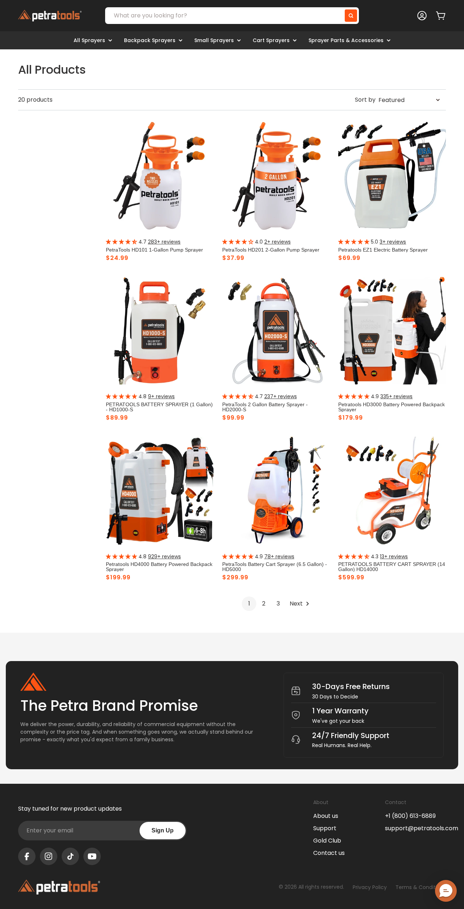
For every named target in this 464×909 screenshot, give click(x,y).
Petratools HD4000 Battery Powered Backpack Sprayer (159, 567)
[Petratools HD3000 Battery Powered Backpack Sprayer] (392, 331)
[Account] (422, 16)
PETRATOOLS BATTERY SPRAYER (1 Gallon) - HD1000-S (159, 407)
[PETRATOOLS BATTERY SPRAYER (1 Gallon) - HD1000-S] (160, 331)
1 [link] (249, 603)
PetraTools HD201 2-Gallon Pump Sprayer (270, 249)
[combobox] (232, 15)
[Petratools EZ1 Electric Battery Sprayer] (392, 176)
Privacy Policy (370, 887)
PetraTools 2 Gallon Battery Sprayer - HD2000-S (265, 407)
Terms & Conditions (420, 887)
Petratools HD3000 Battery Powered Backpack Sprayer (391, 407)
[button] (446, 891)
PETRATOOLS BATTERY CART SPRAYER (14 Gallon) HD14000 (391, 567)
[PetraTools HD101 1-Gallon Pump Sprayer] (160, 176)
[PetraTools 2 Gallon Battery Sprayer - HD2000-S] (276, 331)
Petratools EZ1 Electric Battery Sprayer (383, 249)
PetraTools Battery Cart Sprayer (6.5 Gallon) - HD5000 (274, 567)
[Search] (351, 15)
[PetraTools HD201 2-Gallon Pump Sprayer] (276, 176)
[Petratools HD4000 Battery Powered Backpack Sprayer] (160, 491)
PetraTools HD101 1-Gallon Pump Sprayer (154, 249)
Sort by (365, 99)
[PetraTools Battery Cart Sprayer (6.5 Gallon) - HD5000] (276, 491)
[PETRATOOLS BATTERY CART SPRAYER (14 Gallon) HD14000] (392, 491)
